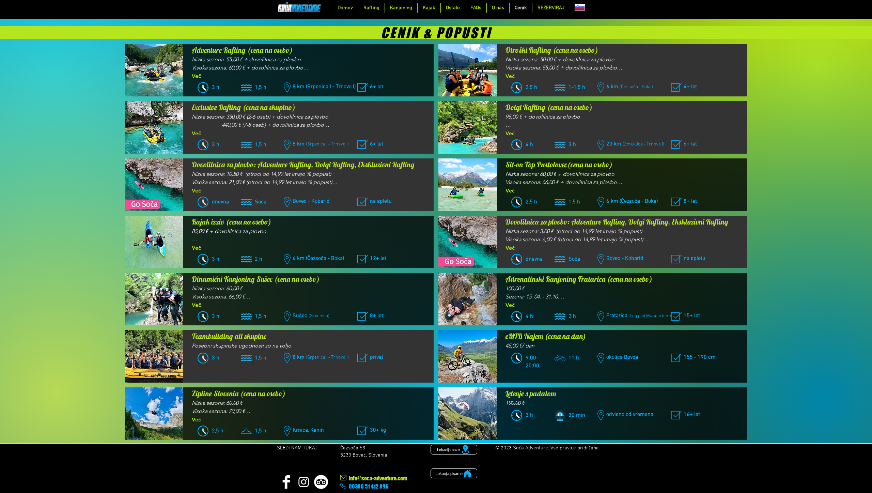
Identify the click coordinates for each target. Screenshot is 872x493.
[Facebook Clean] (286, 482)
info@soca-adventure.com (378, 478)
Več (196, 76)
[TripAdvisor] (321, 482)
